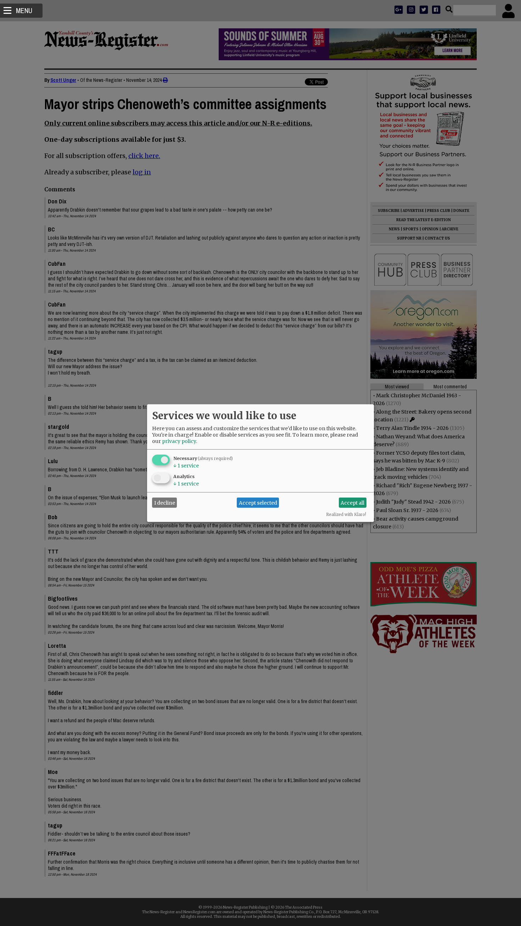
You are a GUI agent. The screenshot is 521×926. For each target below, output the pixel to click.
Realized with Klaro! (346, 514)
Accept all (352, 502)
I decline (164, 502)
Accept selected (258, 502)
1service (186, 465)
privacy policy (179, 441)
